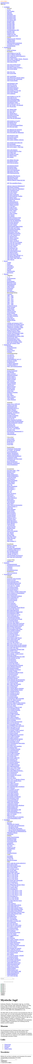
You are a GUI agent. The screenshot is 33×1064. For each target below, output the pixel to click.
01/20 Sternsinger (11, 659)
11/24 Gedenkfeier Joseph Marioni (16, 607)
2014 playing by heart (12, 135)
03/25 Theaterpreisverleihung (14, 596)
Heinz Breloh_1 (11, 487)
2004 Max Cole (11, 200)
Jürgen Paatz (10, 391)
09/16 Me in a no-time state (14, 921)
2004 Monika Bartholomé (13, 199)
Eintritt (8, 264)
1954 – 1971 (10, 298)
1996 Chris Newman (12, 245)
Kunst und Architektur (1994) (14, 342)
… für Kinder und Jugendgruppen (15, 825)
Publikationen (7, 344)
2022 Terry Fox (11, 72)
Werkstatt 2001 (11, 33)
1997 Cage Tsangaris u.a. (13, 235)
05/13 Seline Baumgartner (13, 942)
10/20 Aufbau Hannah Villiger (14, 908)
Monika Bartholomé (12, 370)
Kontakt (9, 269)
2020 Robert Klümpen (12, 87)
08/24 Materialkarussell (13, 610)
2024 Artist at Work (12, 61)
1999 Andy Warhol (12, 225)
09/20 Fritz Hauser (11, 655)
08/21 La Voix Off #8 (12, 876)
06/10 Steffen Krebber (12, 795)
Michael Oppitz (11, 388)
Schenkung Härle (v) (12, 365)
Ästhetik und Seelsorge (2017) (14, 323)
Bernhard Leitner (11, 519)
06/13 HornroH (11, 938)
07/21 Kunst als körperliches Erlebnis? (17, 646)
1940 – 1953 (10, 300)
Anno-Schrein (10, 438)
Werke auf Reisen (11, 50)
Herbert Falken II (11, 378)
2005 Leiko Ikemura (12, 191)
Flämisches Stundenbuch (13, 463)
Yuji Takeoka (10, 532)
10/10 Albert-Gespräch (13, 793)
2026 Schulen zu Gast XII (13, 53)
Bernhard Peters (11, 528)
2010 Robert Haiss (11, 167)
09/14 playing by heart (12, 929)
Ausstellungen (7, 47)
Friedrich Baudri (11, 320)
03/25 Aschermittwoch (13, 597)
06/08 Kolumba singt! (12, 806)
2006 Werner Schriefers (13, 187)
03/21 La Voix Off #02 (13, 897)
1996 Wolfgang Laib (12, 248)
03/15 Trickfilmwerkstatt (13, 729)
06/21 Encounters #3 (12, 882)
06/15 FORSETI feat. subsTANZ (15, 726)
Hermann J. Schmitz (12, 314)
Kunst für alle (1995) (12, 337)
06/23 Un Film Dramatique (14, 627)
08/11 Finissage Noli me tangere (15, 951)
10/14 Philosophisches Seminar (15, 739)
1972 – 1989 (10, 297)
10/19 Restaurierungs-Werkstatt (15, 665)
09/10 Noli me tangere (12, 958)
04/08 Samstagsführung (13, 973)
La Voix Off (10, 858)
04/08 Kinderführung (12, 974)
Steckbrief (9, 290)
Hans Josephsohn (11, 382)
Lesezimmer (10, 843)
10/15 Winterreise (11, 716)
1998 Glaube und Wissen (13, 228)
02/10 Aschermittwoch (13, 799)
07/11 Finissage (11, 788)
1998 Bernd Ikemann (12, 230)
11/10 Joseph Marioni (12, 792)
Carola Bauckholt (11, 477)
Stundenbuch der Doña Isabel (14, 459)
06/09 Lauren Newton (12, 965)
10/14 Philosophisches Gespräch (15, 734)
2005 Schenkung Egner (13, 190)
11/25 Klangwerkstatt (12, 587)
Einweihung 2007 (11, 20)
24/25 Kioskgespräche (12, 588)
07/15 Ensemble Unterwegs (14, 724)
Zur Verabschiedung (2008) (14, 329)
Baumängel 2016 (11, 18)
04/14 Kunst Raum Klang (13, 932)
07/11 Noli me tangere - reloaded (15, 955)
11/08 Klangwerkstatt (12, 804)
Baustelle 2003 (11, 28)
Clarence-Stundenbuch (13, 454)
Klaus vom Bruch (11, 493)
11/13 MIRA (10, 936)
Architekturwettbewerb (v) (14, 549)
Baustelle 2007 (11, 21)
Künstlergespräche (11, 838)
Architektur (7, 7)
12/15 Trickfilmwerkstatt (13, 708)
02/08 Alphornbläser (12, 811)
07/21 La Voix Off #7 (12, 877)
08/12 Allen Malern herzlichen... (15, 770)
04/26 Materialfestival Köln (14, 583)
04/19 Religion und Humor (14, 669)
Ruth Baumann (11, 479)
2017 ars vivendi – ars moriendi (15, 105)
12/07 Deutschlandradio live (14, 812)
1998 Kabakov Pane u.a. (13, 232)
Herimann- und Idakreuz (13, 412)
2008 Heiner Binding (12, 178)
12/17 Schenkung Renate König (15, 681)
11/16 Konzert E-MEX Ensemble (15, 698)
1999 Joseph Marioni (12, 223)
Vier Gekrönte (10, 433)
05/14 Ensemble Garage (13, 742)
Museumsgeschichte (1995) (14, 340)
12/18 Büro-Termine (12, 671)
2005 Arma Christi (11, 193)
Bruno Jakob (10, 503)
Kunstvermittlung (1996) (13, 334)
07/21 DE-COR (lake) (12, 648)
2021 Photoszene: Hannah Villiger (15, 77)
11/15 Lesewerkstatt (12, 711)
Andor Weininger (11, 399)
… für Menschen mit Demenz (14, 828)
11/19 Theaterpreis (11, 661)
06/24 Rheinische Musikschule (15, 612)
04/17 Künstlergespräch (13, 691)
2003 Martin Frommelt (13, 204)
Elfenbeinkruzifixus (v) (13, 408)
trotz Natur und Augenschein (14, 557)
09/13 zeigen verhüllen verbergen (15, 939)
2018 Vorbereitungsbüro (13, 99)
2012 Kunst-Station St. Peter (14, 151)
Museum (6, 274)
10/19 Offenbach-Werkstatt (14, 666)
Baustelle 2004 (11, 27)
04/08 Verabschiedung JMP (14, 809)
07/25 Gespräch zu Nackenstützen (15, 593)
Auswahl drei (10, 357)
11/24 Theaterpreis (11, 604)
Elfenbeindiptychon (12, 407)
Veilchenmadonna (11, 434)
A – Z (8, 277)
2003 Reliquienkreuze (12, 202)
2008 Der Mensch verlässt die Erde (16, 180)
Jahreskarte (10, 268)
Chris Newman (11, 525)
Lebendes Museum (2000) (13, 331)
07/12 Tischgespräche (12, 772)
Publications (6, 2)
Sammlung (6, 562)
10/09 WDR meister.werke (14, 962)
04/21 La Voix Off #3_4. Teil (14, 890)
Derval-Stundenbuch (12, 464)
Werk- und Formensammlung (14, 366)
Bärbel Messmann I (12, 521)
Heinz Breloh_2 (11, 489)
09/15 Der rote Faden (12, 923)
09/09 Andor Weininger (13, 802)
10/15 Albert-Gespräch (13, 717)
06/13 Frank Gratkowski (13, 757)
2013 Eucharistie (11, 144)
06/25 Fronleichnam (12, 594)
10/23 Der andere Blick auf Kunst (15, 623)
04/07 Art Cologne (11, 814)
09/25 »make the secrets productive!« (16, 863)
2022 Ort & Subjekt (12, 69)
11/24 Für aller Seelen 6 (13, 609)
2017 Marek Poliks (12, 109)
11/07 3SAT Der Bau (12, 975)
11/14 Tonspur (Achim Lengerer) (15, 730)
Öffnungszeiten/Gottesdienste (14, 43)
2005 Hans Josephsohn (13, 194)
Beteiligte (9, 12)
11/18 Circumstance (12, 675)
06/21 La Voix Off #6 (12, 879)
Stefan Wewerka (11, 538)
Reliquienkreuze (11, 425)
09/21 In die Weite (11, 870)
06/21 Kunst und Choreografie (15, 880)
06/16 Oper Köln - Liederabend (15, 704)
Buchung (9, 822)
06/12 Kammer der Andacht (14, 775)
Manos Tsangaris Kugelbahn (14, 420)
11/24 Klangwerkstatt (12, 606)
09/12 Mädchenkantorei (13, 766)
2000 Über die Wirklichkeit (14, 220)
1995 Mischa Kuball (12, 252)
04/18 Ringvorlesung (12, 678)
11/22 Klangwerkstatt (12, 633)
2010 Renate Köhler (12, 168)
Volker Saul (10, 529)
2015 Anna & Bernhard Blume (15, 125)
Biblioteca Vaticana (12, 545)
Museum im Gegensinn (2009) (15, 326)
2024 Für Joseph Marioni (13, 60)
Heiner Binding (11, 482)
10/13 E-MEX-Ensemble (13, 753)
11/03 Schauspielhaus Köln (14, 818)
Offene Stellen (10, 287)
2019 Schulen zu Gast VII (13, 96)
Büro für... (9, 492)
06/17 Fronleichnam (12, 687)
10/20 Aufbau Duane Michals (14, 910)
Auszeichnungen (11, 278)
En (4, 4)
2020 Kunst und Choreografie (14, 79)
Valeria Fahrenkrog (12, 498)
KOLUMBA (4, 1)
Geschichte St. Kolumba (13, 44)
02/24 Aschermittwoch (13, 616)
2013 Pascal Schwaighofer (14, 145)
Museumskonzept (11, 284)
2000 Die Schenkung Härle (14, 217)
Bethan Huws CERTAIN (13, 404)
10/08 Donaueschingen (13, 967)
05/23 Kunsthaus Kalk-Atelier (14, 629)
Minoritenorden (11, 41)
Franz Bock (10, 317)
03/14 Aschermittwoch (13, 935)
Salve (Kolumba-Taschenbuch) (15, 555)
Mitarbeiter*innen (11, 282)
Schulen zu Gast (11, 847)
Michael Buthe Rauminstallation (15, 421)
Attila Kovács (10, 385)
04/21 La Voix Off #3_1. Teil (14, 895)
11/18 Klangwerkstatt (12, 674)
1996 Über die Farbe (12, 249)
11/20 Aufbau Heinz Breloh (14, 905)
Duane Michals (11, 524)
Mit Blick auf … (11, 844)
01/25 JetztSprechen (12, 599)
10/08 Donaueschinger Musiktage (15, 805)
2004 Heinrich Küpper (13, 203)
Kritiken (9, 279)
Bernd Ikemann (11, 500)
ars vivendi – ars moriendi (13, 450)
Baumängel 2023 (11, 17)
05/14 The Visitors (11, 934)
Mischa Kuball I (11, 512)
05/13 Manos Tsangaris (13, 944)
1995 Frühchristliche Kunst (14, 251)
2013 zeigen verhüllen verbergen (15, 139)
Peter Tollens (10, 395)
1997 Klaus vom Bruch (13, 241)
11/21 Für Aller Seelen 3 (13, 642)
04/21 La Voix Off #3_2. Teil (14, 893)
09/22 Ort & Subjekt (12, 867)
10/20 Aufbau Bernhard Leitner (15, 909)
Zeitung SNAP (11, 350)
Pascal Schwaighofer (12, 531)
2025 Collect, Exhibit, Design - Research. (17, 59)
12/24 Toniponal (11, 603)
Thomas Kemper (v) (12, 506)
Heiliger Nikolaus (11, 409)
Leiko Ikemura (10, 381)
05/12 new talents (11, 778)
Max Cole (9, 490)
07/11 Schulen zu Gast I (13, 789)
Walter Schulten (11, 307)
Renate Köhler (10, 511)
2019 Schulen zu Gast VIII (14, 90)
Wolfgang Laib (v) (11, 518)
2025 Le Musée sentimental (14, 54)
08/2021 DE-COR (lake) (13, 873)
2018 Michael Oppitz (12, 102)
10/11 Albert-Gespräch (13, 783)
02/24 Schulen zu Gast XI (13, 614)
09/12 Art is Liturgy (12, 947)
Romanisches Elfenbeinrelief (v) (15, 431)
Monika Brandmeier (12, 486)
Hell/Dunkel (4, 1061)
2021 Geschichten (11, 76)
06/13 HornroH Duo (12, 759)
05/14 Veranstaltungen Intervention (16, 743)
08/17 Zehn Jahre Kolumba (14, 684)
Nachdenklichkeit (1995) (13, 339)
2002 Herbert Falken (12, 209)
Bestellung (9, 346)
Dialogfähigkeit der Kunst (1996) (15, 336)
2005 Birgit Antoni (12, 197)
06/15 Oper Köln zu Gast (13, 727)
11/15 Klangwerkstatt (12, 713)
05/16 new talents (11, 705)
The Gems (9, 845)
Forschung (9, 568)
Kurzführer (10, 349)
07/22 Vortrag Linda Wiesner (14, 638)
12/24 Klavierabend (12, 600)
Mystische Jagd (11, 424)
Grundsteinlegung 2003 (13, 30)
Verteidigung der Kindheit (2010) (15, 324)
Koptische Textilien (12, 360)
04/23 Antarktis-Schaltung (13, 630)
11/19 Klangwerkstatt (12, 662)
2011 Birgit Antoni (11, 155)
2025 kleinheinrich (11, 57)
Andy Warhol (10, 398)
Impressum (7, 1046)
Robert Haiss (10, 499)
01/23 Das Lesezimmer (13, 632)
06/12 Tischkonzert (12, 773)
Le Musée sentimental (12, 363)
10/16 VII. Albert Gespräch (14, 700)
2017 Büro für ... (11, 112)
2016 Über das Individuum (14, 118)
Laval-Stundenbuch (12, 451)
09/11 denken (10, 954)
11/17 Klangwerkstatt (12, 682)
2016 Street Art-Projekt (13, 115)
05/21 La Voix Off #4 (12, 886)
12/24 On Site (10, 601)
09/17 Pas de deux (11, 918)
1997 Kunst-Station (12, 239)
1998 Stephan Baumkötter (13, 229)
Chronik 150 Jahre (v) (12, 554)
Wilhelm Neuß (10, 310)
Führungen (10, 265)
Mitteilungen (10, 561)
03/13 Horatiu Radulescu (13, 762)
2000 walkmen (11, 216)
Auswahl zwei (10, 356)
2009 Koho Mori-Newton (13, 176)
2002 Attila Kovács (12, 207)
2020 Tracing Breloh (12, 80)
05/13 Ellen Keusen (12, 941)
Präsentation (10, 288)
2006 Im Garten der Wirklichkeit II (16, 186)
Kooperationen (11, 281)
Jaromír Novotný (11, 526)
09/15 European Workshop (14, 718)
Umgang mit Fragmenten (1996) (15, 333)
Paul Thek (9, 394)
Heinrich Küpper (11, 386)
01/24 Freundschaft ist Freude (14, 619)
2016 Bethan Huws (12, 122)
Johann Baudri (10, 318)
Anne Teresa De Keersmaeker (14, 505)
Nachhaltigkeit (10, 285)
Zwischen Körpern (12, 853)
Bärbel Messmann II (12, 522)
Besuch (6, 261)
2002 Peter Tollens (11, 210)
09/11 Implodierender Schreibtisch (15, 786)
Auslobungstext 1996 (12, 35)
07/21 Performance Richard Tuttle (15, 649)
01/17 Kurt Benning (12, 919)
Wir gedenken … (11, 291)
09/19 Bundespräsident (13, 668)
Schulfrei (9, 850)
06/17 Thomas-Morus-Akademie (15, 688)
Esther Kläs (10, 508)
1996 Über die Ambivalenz (14, 243)
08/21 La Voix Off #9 (12, 874)
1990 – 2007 (10, 295)
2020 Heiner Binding (12, 89)
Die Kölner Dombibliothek (14, 548)
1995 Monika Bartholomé (13, 256)
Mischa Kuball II (11, 513)
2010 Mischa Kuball (12, 161)
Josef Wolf (9, 539)
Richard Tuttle (10, 535)
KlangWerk (10, 857)
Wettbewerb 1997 (11, 34)
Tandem (9, 851)
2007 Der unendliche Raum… (14, 183)
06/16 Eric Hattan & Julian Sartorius (16, 703)
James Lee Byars (11, 373)
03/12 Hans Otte (11, 782)
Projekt (9, 10)
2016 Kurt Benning (12, 116)
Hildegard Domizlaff (12, 375)
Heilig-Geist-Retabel (12, 411)
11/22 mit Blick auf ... (12, 636)
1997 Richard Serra (12, 236)
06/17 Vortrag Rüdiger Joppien (15, 690)
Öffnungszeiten (11, 271)
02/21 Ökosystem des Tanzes (14, 900)
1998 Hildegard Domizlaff (13, 233)
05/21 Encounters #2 (12, 889)
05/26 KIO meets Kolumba (14, 578)
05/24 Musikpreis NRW (13, 613)
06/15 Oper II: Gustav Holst (14, 925)
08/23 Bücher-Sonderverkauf (14, 626)
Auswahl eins (10, 355)
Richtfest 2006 (10, 23)
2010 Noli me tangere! (12, 163)
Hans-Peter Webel (11, 536)
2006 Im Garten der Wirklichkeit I (15, 189)
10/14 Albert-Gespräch (13, 737)
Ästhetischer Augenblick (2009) (15, 327)
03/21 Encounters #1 (12, 896)
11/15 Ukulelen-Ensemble (13, 710)
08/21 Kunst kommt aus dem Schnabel (17, 645)
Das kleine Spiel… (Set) (13, 470)
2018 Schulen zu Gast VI (13, 103)
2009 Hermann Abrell (12, 177)
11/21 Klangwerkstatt (12, 640)
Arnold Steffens (11, 313)
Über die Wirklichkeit (12, 552)
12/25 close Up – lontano (13, 586)
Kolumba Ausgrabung (12, 415)
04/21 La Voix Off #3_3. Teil (14, 892)
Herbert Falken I (11, 376)
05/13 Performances (12, 760)
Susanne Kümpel (11, 383)
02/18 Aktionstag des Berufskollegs (16, 679)
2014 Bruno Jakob (11, 138)
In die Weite (10, 444)
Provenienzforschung (12, 570)
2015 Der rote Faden (12, 126)
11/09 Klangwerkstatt (12, 801)
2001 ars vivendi (11, 212)
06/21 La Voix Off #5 (12, 883)
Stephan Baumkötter (12, 480)
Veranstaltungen (8, 574)
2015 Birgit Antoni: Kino (13, 131)
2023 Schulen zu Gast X (13, 66)
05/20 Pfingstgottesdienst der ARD (16, 656)
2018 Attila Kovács (12, 98)
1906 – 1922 (10, 303)
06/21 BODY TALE (12, 651)
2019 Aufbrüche (11, 93)
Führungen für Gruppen (13, 824)
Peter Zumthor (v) (11, 541)
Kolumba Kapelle (11, 417)
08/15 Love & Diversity (13, 723)
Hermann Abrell (11, 472)
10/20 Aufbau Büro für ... (13, 906)
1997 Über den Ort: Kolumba (14, 242)
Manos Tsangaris (11, 396)
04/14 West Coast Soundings (14, 746)
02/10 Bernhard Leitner (13, 798)
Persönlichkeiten (11, 46)
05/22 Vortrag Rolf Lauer (13, 639)
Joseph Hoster (10, 308)
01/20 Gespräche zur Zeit (13, 658)
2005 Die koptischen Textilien (14, 196)
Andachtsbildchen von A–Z (14, 359)
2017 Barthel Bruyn (12, 113)
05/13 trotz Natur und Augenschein (16, 945)
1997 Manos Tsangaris (13, 238)
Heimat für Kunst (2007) (13, 330)
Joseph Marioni (11, 389)
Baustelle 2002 (11, 31)
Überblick (9, 294)
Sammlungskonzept (12, 564)
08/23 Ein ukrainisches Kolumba (15, 625)
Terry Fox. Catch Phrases (13, 428)
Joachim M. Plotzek (12, 305)
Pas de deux (10, 443)
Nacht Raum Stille (11, 840)
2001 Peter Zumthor (12, 213)
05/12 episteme (11, 776)
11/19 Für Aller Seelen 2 (13, 664)
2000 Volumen (10, 215)
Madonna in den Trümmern (14, 38)
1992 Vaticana (10, 259)
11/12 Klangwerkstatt (12, 763)
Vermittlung (7, 819)
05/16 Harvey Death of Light (14, 707)
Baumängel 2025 (11, 15)
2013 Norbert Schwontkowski (14, 142)
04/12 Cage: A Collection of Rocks (16, 779)
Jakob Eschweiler (11, 311)
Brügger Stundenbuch (12, 453)
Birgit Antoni (10, 473)
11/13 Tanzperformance (13, 750)
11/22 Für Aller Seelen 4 (13, 635)
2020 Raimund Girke (12, 83)
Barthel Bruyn (10, 441)
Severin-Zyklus (11, 440)
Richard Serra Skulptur (13, 427)
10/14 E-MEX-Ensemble (13, 736)
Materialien (10, 14)
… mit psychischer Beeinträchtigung (16, 830)
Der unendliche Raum (12, 551)
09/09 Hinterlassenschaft (13, 964)
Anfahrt (9, 262)
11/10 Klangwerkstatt (12, 791)
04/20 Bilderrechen (12, 916)
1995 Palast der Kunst (12, 254)
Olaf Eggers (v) (11, 496)
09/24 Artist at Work (12, 864)
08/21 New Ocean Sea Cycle (14, 643)
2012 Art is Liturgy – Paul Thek (15, 147)
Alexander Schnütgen (12, 316)
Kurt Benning (10, 372)
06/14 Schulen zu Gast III (13, 740)
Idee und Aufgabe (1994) (13, 343)
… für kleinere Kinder (12, 827)
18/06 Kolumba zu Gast (13, 677)
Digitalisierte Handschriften (14, 448)
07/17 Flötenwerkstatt (12, 685)
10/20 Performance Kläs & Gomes (16, 912)
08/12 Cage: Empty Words (14, 768)
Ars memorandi (11, 460)
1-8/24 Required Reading (13, 617)
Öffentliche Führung (12, 832)
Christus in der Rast (12, 405)
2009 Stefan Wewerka (12, 171)
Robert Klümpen (11, 509)
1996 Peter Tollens (11, 246)
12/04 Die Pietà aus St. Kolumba (15, 817)
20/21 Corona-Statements (13, 652)
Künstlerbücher (11, 362)
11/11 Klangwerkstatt (12, 785)
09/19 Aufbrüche (11, 931)
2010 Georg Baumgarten (13, 170)
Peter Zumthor (10, 11)
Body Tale (9, 485)
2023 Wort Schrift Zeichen (14, 64)
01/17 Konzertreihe (12, 695)
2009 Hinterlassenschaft (13, 173)
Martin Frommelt (11, 379)
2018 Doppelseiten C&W (13, 100)
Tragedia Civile (11, 430)
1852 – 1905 (10, 304)
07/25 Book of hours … (13, 590)
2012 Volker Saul (11, 152)
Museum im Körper (12, 860)
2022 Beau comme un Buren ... (15, 67)
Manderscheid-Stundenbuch (14, 456)
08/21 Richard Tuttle (12, 871)
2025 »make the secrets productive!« (16, 56)
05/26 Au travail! (11, 580)
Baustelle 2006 (11, 24)
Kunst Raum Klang (12, 841)
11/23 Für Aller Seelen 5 (13, 622)
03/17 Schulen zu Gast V (13, 692)
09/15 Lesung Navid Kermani (14, 721)
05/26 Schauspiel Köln (13, 581)
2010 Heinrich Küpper (13, 165)
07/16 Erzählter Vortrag (13, 701)
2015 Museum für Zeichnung (14, 129)
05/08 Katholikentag (12, 808)
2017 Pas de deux (11, 106)
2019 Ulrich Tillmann (12, 92)
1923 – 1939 (10, 301)
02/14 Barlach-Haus (12, 747)
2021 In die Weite (11, 73)
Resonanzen (10, 272)
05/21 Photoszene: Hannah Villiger (16, 884)
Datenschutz (8, 1044)
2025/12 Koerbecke (12, 573)
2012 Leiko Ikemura (12, 150)
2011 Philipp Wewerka (13, 160)
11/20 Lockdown (11, 903)
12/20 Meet (10, 902)
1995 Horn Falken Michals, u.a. (15, 255)
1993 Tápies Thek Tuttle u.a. (14, 258)
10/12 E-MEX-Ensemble (13, 765)
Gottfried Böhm (11, 40)
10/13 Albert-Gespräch (13, 755)
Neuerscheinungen (11, 347)
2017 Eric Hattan (11, 111)
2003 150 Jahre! (11, 206)
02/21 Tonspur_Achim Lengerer (15, 653)
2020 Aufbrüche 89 (12, 86)
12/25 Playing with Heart (13, 584)
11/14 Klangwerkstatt (12, 733)
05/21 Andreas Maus (12, 887)
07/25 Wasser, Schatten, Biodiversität (16, 591)
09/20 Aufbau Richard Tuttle (14, 913)
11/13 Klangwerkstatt (12, 752)
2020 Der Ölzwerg (12, 85)
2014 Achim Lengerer (12, 137)
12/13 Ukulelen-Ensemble (13, 749)
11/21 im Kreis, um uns (13, 869)
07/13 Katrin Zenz (11, 756)
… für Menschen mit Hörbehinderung (16, 831)
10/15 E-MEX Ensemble (13, 714)
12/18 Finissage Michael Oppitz (15, 672)
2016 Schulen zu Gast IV (13, 121)
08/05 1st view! (11, 815)
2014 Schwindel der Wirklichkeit (15, 132)
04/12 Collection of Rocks (13, 949)
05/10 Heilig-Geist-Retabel (14, 796)
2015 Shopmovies (11, 124)
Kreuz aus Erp (10, 418)
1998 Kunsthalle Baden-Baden (15, 226)
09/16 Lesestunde (11, 720)
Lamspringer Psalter (12, 457)
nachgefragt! (10, 834)
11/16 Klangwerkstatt (12, 697)
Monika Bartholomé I (12, 474)
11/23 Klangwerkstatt (12, 620)
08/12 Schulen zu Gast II (13, 769)
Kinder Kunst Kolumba (13, 837)
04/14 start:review (11, 744)
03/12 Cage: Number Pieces (14, 780)
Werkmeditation (11, 848)
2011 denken (10, 157)
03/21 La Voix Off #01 (13, 899)
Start (2, 2)
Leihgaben (9, 567)
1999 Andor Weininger (13, 222)
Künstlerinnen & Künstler (13, 565)
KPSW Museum (11, 414)
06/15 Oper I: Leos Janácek (14, 926)
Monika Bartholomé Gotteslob (14, 422)
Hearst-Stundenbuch (12, 461)
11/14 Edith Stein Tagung (13, 731)
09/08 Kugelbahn (11, 968)
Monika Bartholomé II (12, 476)
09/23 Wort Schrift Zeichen (14, 866)
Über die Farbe (11, 547)
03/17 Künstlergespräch (13, 694)
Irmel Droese (10, 495)
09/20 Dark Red (11, 915)
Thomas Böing (11, 483)
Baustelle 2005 (11, 25)
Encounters (10, 856)
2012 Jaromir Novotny (13, 154)
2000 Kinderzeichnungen (13, 219)
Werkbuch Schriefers (12, 392)
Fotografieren (10, 267)
